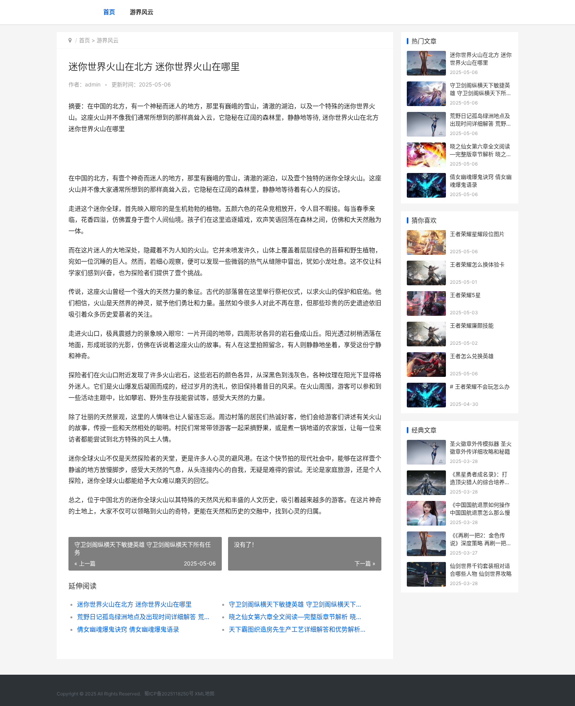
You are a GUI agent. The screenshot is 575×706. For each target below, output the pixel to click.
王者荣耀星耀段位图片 (477, 234)
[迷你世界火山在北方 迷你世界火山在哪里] (426, 55)
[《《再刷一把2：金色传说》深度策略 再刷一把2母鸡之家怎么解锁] (426, 536)
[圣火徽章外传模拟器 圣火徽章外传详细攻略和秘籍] (426, 444)
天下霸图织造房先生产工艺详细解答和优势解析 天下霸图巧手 (297, 629)
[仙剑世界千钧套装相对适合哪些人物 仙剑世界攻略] (426, 567)
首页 (109, 12)
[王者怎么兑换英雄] (426, 357)
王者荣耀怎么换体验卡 (477, 264)
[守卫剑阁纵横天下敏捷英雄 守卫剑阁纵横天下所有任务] (426, 86)
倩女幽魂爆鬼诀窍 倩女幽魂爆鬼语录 (128, 629)
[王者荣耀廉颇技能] (426, 326)
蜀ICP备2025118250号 (169, 694)
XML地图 (204, 694)
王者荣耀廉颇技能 (472, 325)
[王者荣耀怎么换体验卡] (426, 265)
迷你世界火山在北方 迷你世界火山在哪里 (134, 604)
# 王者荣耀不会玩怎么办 (480, 386)
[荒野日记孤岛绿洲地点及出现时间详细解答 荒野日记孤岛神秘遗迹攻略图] (426, 116)
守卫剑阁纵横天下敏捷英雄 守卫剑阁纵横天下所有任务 (297, 604)
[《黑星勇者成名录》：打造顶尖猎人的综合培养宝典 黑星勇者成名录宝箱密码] (426, 475)
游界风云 (141, 12)
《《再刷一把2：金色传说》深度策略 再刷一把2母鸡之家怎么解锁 (479, 543)
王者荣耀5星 (465, 295)
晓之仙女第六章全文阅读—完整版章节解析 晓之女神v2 (297, 617)
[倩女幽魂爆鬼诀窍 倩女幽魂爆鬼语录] (426, 178)
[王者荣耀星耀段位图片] (426, 235)
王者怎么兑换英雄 (472, 356)
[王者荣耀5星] (426, 296)
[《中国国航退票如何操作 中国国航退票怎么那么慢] (426, 505)
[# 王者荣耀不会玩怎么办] (426, 387)
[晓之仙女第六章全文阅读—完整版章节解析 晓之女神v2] (426, 147)
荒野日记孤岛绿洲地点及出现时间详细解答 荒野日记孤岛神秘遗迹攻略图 (145, 617)
